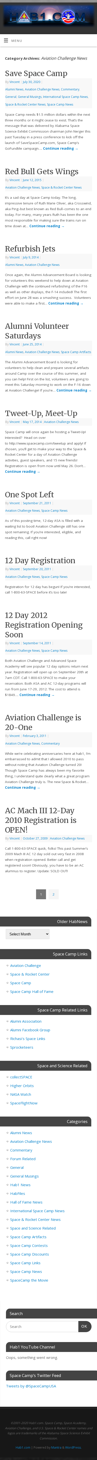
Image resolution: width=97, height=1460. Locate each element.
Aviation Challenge (25, 965)
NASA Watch (20, 1094)
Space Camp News (60, 104)
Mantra (56, 1447)
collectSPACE (21, 1076)
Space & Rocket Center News (25, 104)
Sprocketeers (21, 1047)
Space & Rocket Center (30, 974)
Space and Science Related (33, 1228)
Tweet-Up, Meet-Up (41, 413)
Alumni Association (26, 1021)
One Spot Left (29, 494)
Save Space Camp (36, 73)
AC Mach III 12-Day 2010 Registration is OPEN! (41, 820)
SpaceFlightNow (24, 1102)
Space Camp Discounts (29, 1254)
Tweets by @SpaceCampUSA (31, 1385)
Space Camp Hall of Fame (31, 991)
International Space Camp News (65, 97)
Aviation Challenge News (42, 89)
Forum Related (23, 1158)
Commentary (70, 89)
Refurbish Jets (30, 248)
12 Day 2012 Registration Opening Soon (44, 625)
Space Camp (20, 982)
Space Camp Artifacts (76, 352)
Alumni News (14, 89)
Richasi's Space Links (27, 1038)
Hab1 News (20, 1184)
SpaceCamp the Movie (29, 1280)
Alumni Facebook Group (30, 1029)
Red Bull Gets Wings (42, 171)
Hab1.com (23, 1447)
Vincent (14, 82)
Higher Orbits (22, 1085)
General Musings (30, 97)
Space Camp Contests (29, 1245)
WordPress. (73, 1447)
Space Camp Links (25, 1262)
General (10, 97)
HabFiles (17, 1193)
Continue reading (60, 148)
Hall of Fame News (26, 1202)
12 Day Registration (40, 560)
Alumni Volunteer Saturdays (37, 330)
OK (82, 1326)
